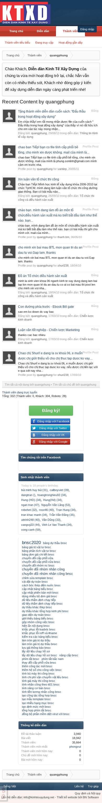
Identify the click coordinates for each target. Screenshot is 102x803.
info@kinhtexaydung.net (39, 797)
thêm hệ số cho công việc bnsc (42, 669)
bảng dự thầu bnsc (55, 543)
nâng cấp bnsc (68, 655)
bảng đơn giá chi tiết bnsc (38, 554)
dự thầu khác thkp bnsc (37, 607)
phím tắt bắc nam (53, 658)
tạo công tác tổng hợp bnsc (39, 695)
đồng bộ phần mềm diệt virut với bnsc (46, 714)
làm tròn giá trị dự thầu (36, 640)
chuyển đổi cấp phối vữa (37, 558)
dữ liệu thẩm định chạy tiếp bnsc (42, 603)
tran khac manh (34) (34, 514)
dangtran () (28, 495)
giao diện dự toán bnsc (36, 614)
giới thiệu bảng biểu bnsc (37, 618)
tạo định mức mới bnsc (36, 706)
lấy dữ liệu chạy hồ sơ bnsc (39, 655)
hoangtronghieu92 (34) (51, 495)
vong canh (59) (31, 529)
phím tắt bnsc (30, 658)
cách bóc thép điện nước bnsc (41, 585)
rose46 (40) (46, 509)
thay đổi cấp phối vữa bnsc (39, 662)
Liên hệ (79, 786)
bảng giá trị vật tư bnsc (36, 547)
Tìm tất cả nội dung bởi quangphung (27, 384)
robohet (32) (29, 509)
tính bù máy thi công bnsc (38, 673)
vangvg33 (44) (30, 524)
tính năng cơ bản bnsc (36, 688)
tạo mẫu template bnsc (36, 699)
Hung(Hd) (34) (52, 499)
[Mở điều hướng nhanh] (95, 55)
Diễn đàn (43, 31)
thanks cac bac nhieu (31, 334)
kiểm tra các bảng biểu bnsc (40, 636)
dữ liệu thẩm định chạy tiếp (39, 599)
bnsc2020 (31, 542)
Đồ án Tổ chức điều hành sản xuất (42, 276)
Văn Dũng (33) (51, 519)
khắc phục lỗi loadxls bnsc (38, 629)
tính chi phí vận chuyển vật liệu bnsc (45, 677)
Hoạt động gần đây (71, 42)
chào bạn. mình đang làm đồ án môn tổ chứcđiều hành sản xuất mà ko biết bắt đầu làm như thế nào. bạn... (57, 215)
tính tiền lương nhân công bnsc (41, 691)
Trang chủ (16, 31)
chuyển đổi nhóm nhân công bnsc (47, 574)
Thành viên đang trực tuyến (19, 392)
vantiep (62, 168)
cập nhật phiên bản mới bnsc (40, 592)
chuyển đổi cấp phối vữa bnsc (41, 561)
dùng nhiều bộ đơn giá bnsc (39, 596)
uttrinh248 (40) (30, 519)
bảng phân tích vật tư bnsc (39, 550)
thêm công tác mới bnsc (37, 666)
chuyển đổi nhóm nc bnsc (38, 565)
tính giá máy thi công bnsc (38, 680)
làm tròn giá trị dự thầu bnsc (39, 644)
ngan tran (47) (30, 504)
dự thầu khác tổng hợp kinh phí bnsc (45, 611)
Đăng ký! (51, 410)
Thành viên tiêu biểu (17, 42)
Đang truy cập (44, 42)
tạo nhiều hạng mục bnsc (38, 703)
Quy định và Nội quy (88, 793)
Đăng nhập (87, 29)
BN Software (91, 797)
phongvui (75, 746)
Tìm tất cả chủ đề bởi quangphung (74, 384)
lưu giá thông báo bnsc (36, 647)
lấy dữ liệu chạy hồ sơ (36, 651)
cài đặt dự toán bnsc (35, 581)
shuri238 (63, 265)
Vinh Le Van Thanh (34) (57, 524)
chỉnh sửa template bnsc (37, 578)
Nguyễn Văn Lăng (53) (55, 504)
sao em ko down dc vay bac (36, 311)
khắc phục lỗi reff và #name (39, 633)
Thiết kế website (67, 797)
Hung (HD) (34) (31, 499)
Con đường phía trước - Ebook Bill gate (46, 307)
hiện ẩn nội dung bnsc (36, 625)
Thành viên (70, 31)
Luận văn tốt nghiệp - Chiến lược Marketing (49, 330)
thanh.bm (63, 237)
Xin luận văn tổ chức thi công (38, 179)
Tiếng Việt (9, 786)
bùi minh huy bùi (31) (34, 490)
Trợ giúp (93, 786)
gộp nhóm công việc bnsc (38, 622)
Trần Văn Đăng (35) (62, 514)
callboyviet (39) (59, 490)
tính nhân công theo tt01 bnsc (41, 684)
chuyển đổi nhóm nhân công (43, 569)
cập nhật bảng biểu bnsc (37, 589)
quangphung (39, 133)
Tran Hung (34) (66, 509)
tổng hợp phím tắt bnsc (36, 710)
